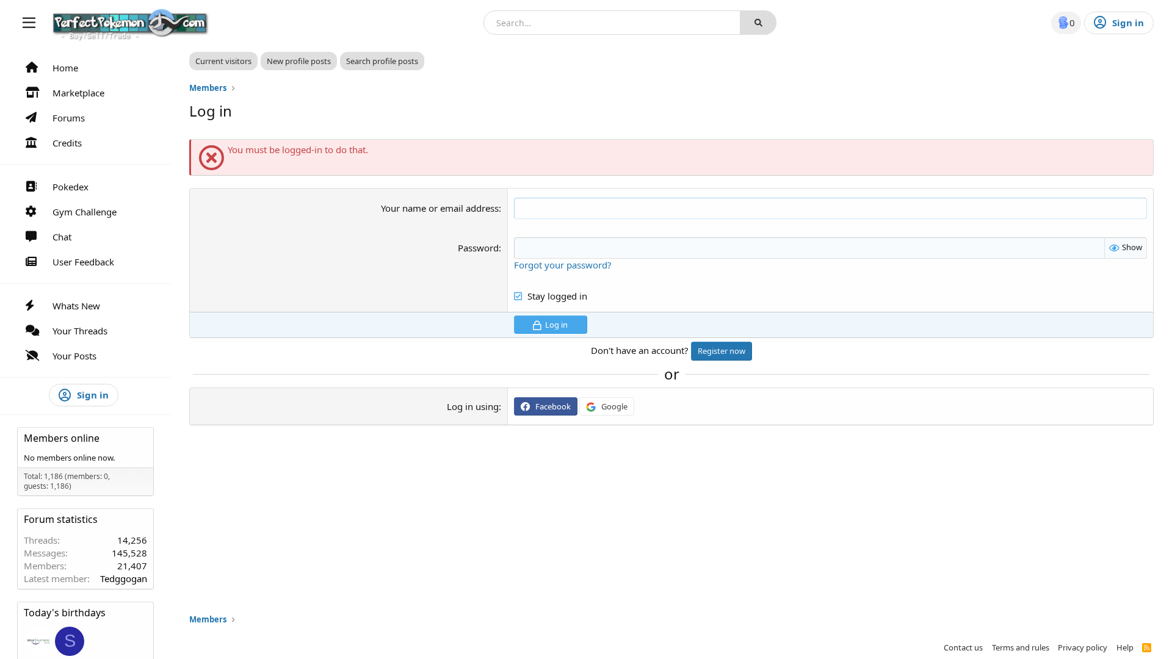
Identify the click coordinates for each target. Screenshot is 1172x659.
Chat (61, 237)
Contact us (963, 647)
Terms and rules (1020, 647)
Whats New (76, 306)
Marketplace (78, 93)
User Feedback (83, 262)
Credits (67, 143)
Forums (68, 118)
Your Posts (74, 356)
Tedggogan (123, 578)
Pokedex (70, 187)
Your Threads (79, 331)
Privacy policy (1082, 647)
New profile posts (299, 61)
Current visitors (223, 61)
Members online (61, 438)
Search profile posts (382, 61)
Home (65, 68)
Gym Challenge (84, 212)
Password (478, 248)
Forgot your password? (563, 265)
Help (1125, 647)
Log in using (473, 406)
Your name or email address (440, 208)
